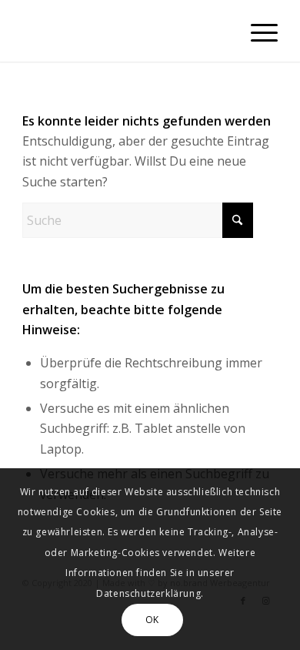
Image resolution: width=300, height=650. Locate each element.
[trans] (124, 31)
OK (152, 619)
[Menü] (256, 31)
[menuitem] (256, 31)
